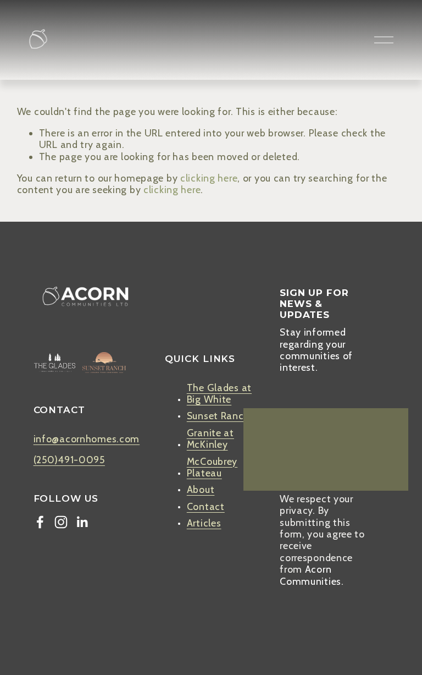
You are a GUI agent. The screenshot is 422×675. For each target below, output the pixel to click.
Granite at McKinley (210, 438)
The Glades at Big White (219, 393)
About (201, 489)
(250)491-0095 (69, 459)
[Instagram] (61, 522)
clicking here (208, 178)
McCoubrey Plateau (212, 467)
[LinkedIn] (81, 522)
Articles (204, 523)
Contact (206, 506)
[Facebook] (40, 522)
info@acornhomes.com (87, 438)
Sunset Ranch (218, 415)
